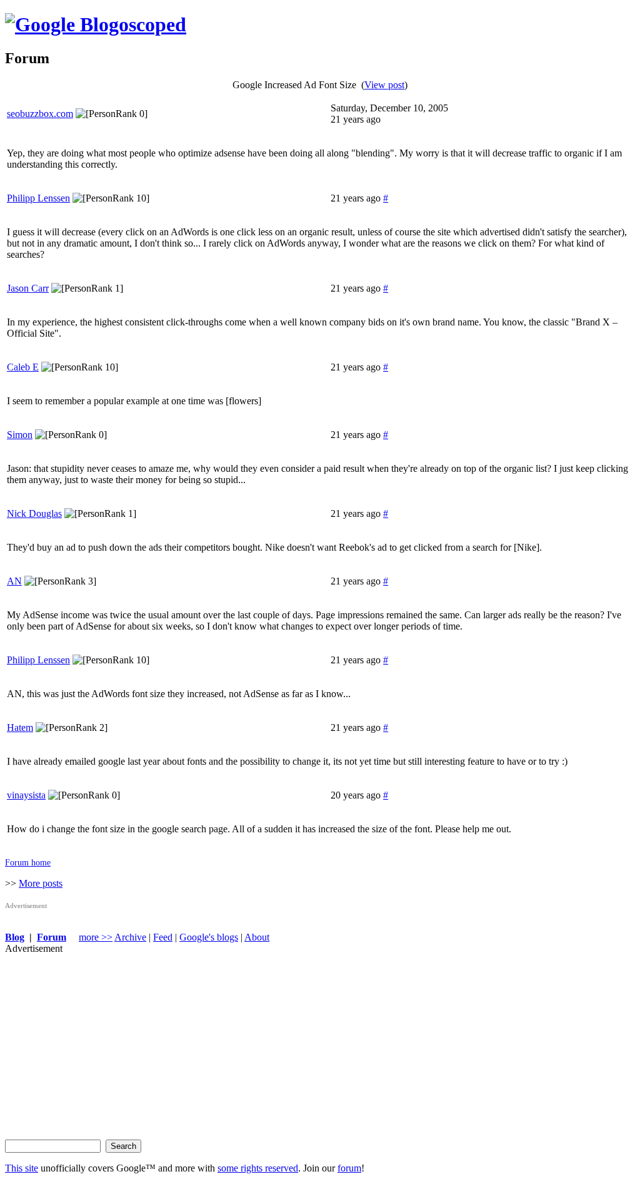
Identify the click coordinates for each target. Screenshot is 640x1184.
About (256, 937)
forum (349, 1168)
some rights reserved (258, 1168)
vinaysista (26, 795)
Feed (162, 937)
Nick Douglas (34, 513)
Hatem (20, 727)
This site (21, 1168)
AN (14, 581)
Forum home (28, 862)
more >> (95, 937)
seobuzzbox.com (40, 113)
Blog (14, 937)
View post (384, 84)
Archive (130, 937)
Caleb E (23, 367)
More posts (40, 883)
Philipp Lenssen (38, 198)
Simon (19, 434)
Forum (51, 937)
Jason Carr (28, 288)
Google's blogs (208, 937)
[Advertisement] (320, 1042)
